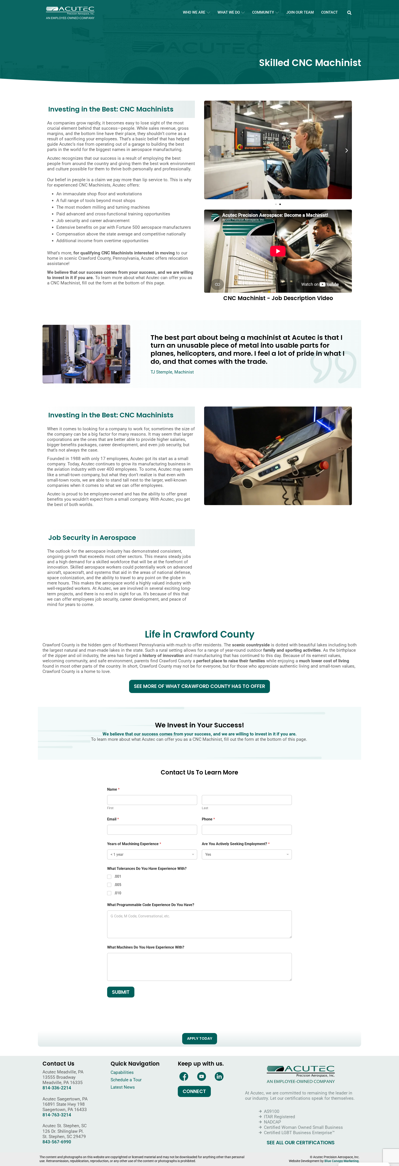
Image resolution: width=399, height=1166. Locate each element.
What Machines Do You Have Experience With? (145, 947)
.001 (117, 876)
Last (205, 808)
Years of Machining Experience (134, 844)
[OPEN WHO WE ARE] (208, 12)
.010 (117, 893)
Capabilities (122, 1072)
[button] (349, 12)
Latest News (123, 1087)
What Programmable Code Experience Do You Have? (150, 905)
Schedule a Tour (126, 1079)
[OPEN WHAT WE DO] (243, 12)
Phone (208, 819)
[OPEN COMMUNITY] (277, 12)
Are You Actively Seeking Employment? (236, 844)
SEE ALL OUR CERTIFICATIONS (301, 1143)
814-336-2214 (56, 1088)
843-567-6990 (56, 1142)
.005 (117, 885)
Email (113, 819)
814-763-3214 (56, 1115)
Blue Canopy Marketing (341, 1161)
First (110, 808)
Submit (121, 992)
